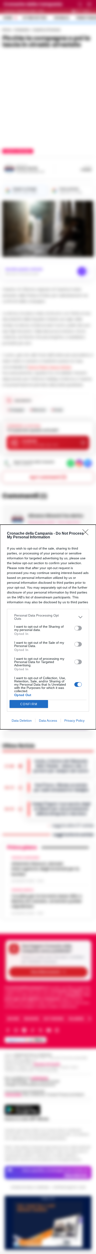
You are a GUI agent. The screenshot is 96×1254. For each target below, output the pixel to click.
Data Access (48, 720)
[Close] (86, 533)
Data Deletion (22, 720)
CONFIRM (29, 704)
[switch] (78, 628)
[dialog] (48, 627)
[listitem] (48, 617)
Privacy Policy (74, 720)
